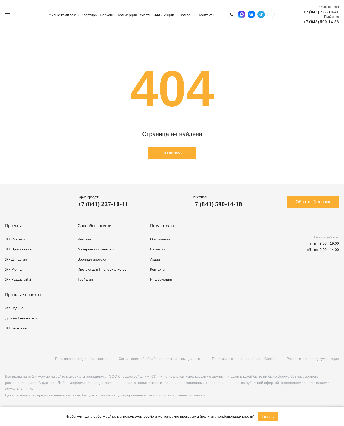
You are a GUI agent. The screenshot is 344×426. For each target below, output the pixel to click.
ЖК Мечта (13, 269)
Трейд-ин (85, 279)
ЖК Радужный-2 (18, 279)
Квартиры (89, 15)
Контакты (206, 15)
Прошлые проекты (23, 294)
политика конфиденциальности (227, 416)
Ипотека (84, 239)
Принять (268, 416)
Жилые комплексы (63, 15)
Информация (161, 279)
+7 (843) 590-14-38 (321, 21)
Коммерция (127, 15)
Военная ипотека (92, 259)
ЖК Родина (14, 308)
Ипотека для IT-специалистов (102, 269)
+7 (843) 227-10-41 (321, 12)
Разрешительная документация (313, 359)
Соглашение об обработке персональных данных (160, 359)
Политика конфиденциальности (81, 359)
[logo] (31, 15)
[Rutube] (18, 359)
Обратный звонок (313, 201)
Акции (169, 15)
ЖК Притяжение (18, 249)
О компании (186, 15)
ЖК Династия (16, 259)
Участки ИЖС (151, 15)
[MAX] (38, 359)
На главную (172, 153)
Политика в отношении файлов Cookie (244, 359)
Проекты (13, 225)
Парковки (107, 15)
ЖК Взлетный (16, 328)
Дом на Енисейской (21, 318)
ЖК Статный (15, 239)
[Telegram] (28, 359)
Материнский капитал (96, 249)
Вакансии (158, 249)
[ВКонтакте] (7, 359)
